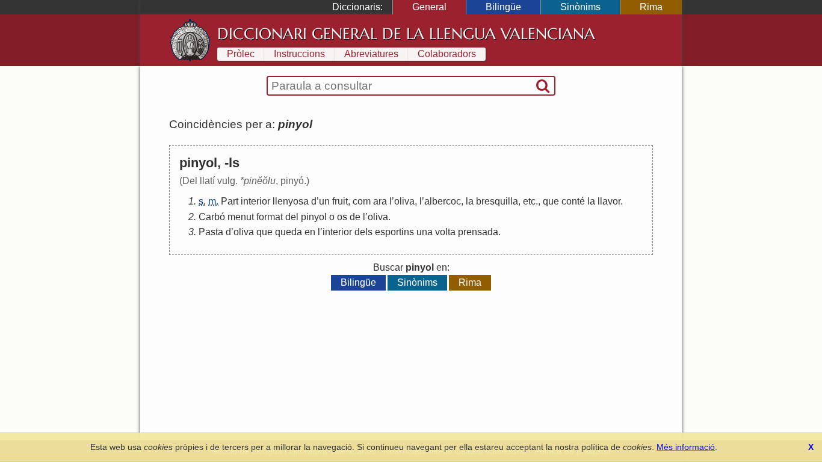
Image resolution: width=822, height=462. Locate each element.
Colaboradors (447, 54)
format (269, 217)
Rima (651, 7)
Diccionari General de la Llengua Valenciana (406, 33)
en (309, 232)
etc (529, 201)
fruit (340, 201)
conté (573, 201)
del (291, 217)
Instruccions (299, 54)
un (324, 201)
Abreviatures (371, 54)
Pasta (211, 232)
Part (229, 201)
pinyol (314, 217)
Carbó (212, 217)
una (424, 232)
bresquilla (497, 201)
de (355, 217)
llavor (609, 201)
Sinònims (580, 7)
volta (445, 232)
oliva (404, 201)
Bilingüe (503, 7)
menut (240, 217)
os (342, 217)
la (470, 201)
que (551, 201)
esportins (394, 232)
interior (255, 201)
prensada (478, 232)
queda (288, 232)
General (429, 7)
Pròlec (241, 54)
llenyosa (291, 201)
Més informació (686, 447)
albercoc (442, 201)
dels (363, 232)
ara (380, 201)
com (362, 201)
